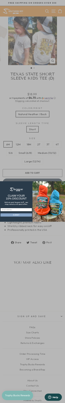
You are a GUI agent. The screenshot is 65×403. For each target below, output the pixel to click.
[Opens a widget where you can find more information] (53, 397)
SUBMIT (16, 215)
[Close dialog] (63, 183)
